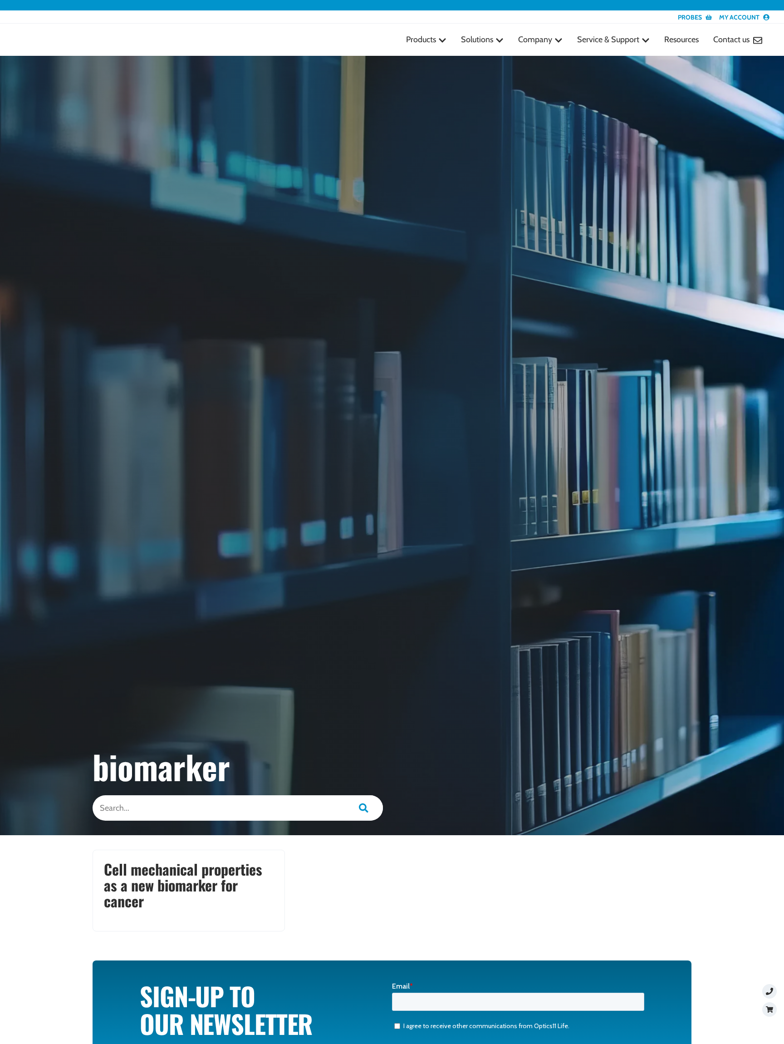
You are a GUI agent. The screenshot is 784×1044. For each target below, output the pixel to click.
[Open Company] (558, 40)
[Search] (363, 808)
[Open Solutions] (499, 40)
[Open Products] (442, 40)
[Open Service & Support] (646, 40)
